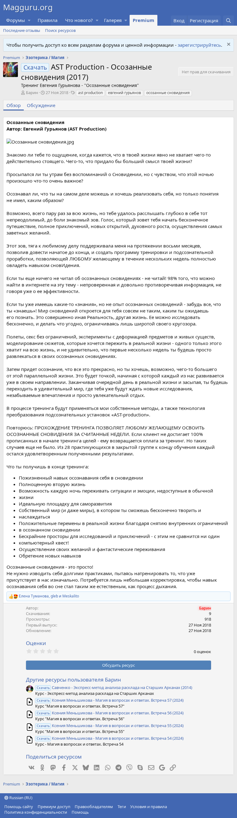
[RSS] (93, 812)
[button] (29, 20)
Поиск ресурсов (60, 30)
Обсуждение (41, 105)
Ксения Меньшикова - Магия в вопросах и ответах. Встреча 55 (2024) (110, 725)
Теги (122, 806)
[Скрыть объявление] (228, 45)
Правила (47, 20)
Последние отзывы (21, 30)
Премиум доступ (54, 806)
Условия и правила (148, 806)
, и (49, 596)
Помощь (80, 812)
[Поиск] (228, 20)
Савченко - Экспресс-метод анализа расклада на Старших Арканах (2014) (114, 687)
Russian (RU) (20, 797)
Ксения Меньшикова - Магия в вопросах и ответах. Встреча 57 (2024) (110, 700)
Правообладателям (94, 806)
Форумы (15, 20)
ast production (90, 92)
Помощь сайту (18, 806)
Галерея (113, 20)
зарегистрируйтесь (199, 45)
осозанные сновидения (168, 92)
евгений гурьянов (124, 92)
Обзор (13, 105)
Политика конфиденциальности (35, 812)
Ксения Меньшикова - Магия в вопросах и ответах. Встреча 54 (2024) (110, 738)
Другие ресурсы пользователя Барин (73, 679)
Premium (143, 20)
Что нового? (79, 20)
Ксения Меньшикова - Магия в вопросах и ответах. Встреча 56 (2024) (110, 713)
